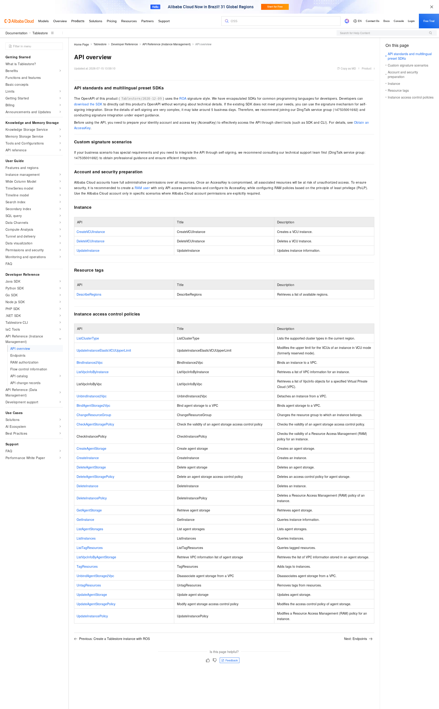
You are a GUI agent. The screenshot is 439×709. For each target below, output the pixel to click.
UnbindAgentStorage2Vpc (95, 575)
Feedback (231, 660)
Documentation (16, 33)
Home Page (81, 44)
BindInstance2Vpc (90, 362)
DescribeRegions (89, 294)
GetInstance (85, 519)
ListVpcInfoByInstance (93, 371)
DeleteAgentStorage (91, 467)
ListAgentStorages (90, 529)
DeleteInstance (87, 486)
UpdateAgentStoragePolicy (96, 604)
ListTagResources (90, 547)
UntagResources (89, 585)
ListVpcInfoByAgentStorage (96, 557)
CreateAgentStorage (91, 448)
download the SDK (88, 104)
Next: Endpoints (355, 638)
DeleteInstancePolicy (92, 498)
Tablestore (40, 33)
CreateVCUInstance (91, 231)
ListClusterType (88, 338)
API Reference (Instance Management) (166, 44)
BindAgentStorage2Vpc (93, 405)
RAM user (142, 187)
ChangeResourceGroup (94, 414)
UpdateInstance (88, 250)
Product (366, 68)
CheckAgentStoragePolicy (95, 424)
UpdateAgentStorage (92, 594)
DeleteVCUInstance (90, 241)
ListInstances (86, 538)
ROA (182, 98)
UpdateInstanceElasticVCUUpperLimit (104, 350)
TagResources (87, 566)
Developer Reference (124, 44)
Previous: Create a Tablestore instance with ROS (114, 638)
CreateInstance (88, 457)
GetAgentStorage (89, 510)
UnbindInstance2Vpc (92, 396)
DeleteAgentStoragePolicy (95, 476)
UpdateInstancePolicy (92, 616)
